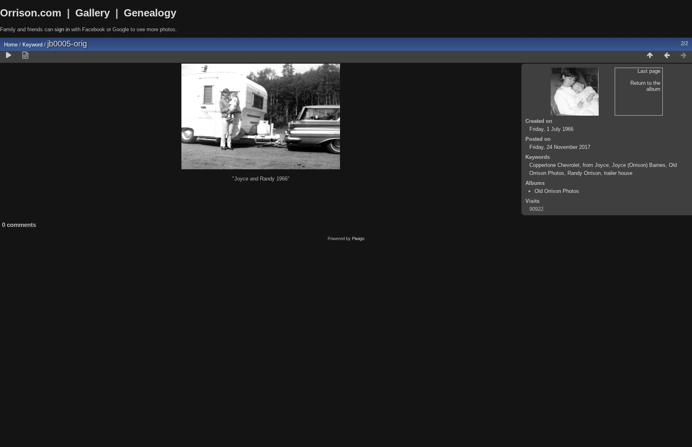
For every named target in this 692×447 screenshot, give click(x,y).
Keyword (32, 45)
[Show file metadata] (25, 56)
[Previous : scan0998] (666, 56)
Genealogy (150, 13)
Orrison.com (30, 13)
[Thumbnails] (650, 56)
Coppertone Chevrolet (554, 165)
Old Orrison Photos (557, 191)
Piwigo (358, 238)
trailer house (618, 173)
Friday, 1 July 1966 (551, 129)
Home (11, 45)
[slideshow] (8, 56)
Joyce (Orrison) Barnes (639, 165)
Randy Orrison (584, 173)
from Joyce (596, 165)
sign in (62, 29)
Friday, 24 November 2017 (559, 147)
